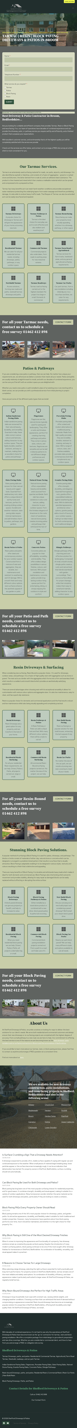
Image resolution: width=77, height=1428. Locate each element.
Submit (9, 102)
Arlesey (31, 1105)
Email (7, 65)
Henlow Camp (50, 1116)
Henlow (48, 1110)
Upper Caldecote (67, 1122)
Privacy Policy (33, 1423)
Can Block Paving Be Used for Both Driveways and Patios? (30, 1182)
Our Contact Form (38, 1400)
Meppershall (66, 1105)
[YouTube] (7, 1423)
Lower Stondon (51, 1127)
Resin (8, 97)
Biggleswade (33, 1110)
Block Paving (11, 93)
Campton (32, 1122)
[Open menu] (73, 8)
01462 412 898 (69, 1)
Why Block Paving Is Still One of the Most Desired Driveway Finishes (35, 1235)
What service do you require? (16, 84)
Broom (31, 1116)
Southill (64, 1110)
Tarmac (9, 87)
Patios (8, 90)
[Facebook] (4, 1423)
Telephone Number (13, 74)
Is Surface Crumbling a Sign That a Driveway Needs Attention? (32, 1154)
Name (7, 56)
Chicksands (32, 1127)
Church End (49, 1105)
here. (22, 1057)
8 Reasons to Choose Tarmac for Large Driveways (26, 1263)
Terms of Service (19, 1423)
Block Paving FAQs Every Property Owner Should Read (28, 1207)
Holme (47, 1122)
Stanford (64, 1116)
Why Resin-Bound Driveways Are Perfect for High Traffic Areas (32, 1290)
